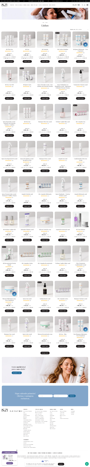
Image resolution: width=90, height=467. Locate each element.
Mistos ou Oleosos (38, 412)
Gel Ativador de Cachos (28, 425)
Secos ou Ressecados (39, 415)
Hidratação (52, 415)
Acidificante (25, 422)
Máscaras (25, 417)
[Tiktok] (75, 4)
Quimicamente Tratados (39, 419)
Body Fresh (25, 434)
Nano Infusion (52, 5)
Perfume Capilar (26, 431)
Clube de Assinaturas (43, 5)
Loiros (51, 414)
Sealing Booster (26, 433)
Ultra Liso (62, 414)
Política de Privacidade (28, 444)
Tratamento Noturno (27, 430)
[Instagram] (73, 4)
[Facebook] (77, 4)
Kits (24, 412)
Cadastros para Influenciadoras (29, 447)
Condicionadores (26, 415)
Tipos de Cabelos (18, 5)
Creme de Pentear (26, 427)
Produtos (12, 5)
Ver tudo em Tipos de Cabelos (41, 411)
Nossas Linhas (26, 5)
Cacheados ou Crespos (39, 417)
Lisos (51, 412)
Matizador (25, 428)
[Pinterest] (17, 411)
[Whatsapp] (21, 411)
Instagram (73, 411)
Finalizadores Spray (27, 419)
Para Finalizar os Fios (39, 422)
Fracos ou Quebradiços (39, 418)
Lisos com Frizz (38, 414)
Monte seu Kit (62, 415)
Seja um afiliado (63, 411)
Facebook (72, 412)
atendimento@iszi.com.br (28, 441)
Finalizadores (52, 421)
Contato (24, 443)
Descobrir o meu (16, 372)
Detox (51, 419)
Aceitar (61, 464)
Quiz (61, 417)
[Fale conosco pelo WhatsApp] (87, 464)
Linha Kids (62, 412)
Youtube (72, 414)
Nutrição (51, 422)
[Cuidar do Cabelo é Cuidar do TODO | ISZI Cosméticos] (5, 428)
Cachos (51, 417)
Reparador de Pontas (27, 424)
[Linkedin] (16, 411)
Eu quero (10, 463)
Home (43, 22)
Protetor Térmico (26, 421)
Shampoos (25, 414)
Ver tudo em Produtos (27, 411)
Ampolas (24, 418)
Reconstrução (52, 418)
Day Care (51, 424)
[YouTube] (78, 4)
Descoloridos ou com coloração (41, 421)
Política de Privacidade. (49, 464)
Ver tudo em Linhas (53, 411)
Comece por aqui (34, 5)
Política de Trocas (27, 445)
